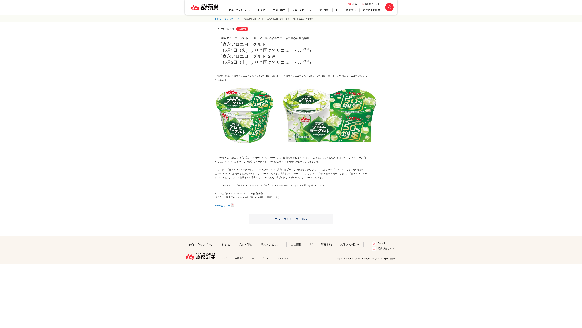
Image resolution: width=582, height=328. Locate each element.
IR (337, 10)
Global (355, 4)
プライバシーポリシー (259, 258)
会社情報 (324, 10)
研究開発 (351, 10)
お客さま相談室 (371, 10)
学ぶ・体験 (279, 10)
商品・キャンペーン (240, 10)
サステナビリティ (302, 10)
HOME (218, 19)
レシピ (261, 10)
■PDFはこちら (222, 205)
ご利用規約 (238, 258)
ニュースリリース (232, 19)
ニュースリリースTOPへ (291, 219)
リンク (224, 258)
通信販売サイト (372, 4)
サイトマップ (281, 258)
